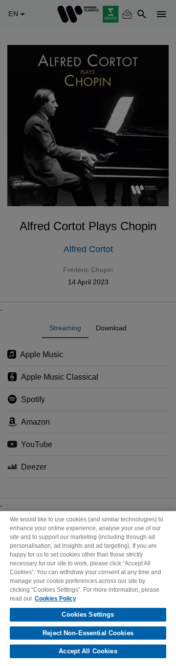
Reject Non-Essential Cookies (88, 633)
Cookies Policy (55, 598)
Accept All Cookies (88, 651)
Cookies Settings (88, 614)
